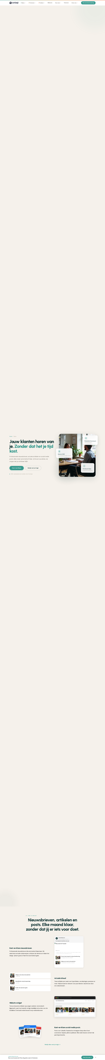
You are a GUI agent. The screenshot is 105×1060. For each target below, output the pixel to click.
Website (50, 2)
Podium (41, 3)
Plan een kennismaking (88, 2)
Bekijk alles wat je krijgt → (52, 1044)
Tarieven (66, 2)
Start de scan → (87, 1057)
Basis (23, 3)
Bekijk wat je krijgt (33, 468)
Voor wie (57, 3)
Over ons (74, 3)
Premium (31, 3)
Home (10, 436)
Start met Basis (16, 468)
